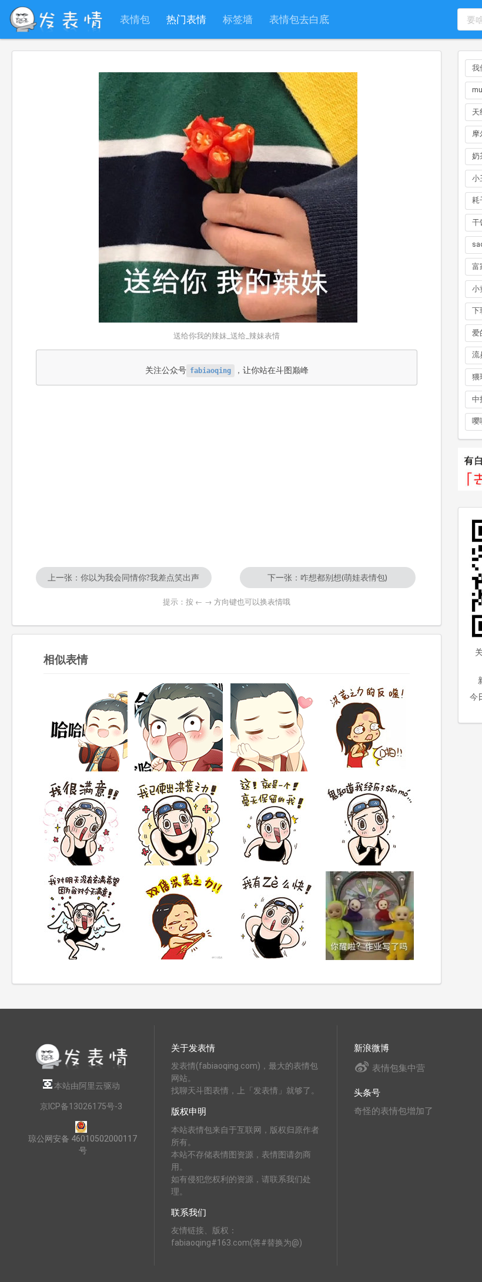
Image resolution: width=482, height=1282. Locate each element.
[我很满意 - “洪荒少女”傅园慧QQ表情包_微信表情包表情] (83, 821)
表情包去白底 (299, 19)
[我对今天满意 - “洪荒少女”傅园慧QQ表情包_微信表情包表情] (83, 915)
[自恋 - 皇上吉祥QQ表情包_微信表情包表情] (274, 727)
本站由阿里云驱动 (86, 1085)
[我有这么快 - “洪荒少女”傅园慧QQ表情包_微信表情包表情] (274, 915)
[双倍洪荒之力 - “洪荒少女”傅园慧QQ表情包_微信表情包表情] (179, 915)
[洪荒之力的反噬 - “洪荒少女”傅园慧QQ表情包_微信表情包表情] (370, 728)
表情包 (135, 19)
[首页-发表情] (81, 1067)
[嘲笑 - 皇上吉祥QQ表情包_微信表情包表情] (83, 727)
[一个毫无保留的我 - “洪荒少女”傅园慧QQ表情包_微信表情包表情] (274, 821)
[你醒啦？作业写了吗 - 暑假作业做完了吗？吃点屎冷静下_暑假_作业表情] (370, 915)
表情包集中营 (398, 1068)
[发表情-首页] (56, 19)
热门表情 (186, 19)
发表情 (183, 1065)
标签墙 (238, 19)
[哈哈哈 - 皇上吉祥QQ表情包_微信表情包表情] (179, 727)
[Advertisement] (226, 476)
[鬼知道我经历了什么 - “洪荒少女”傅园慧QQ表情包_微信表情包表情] (370, 821)
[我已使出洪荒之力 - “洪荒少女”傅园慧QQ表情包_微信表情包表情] (179, 821)
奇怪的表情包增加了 (393, 1111)
